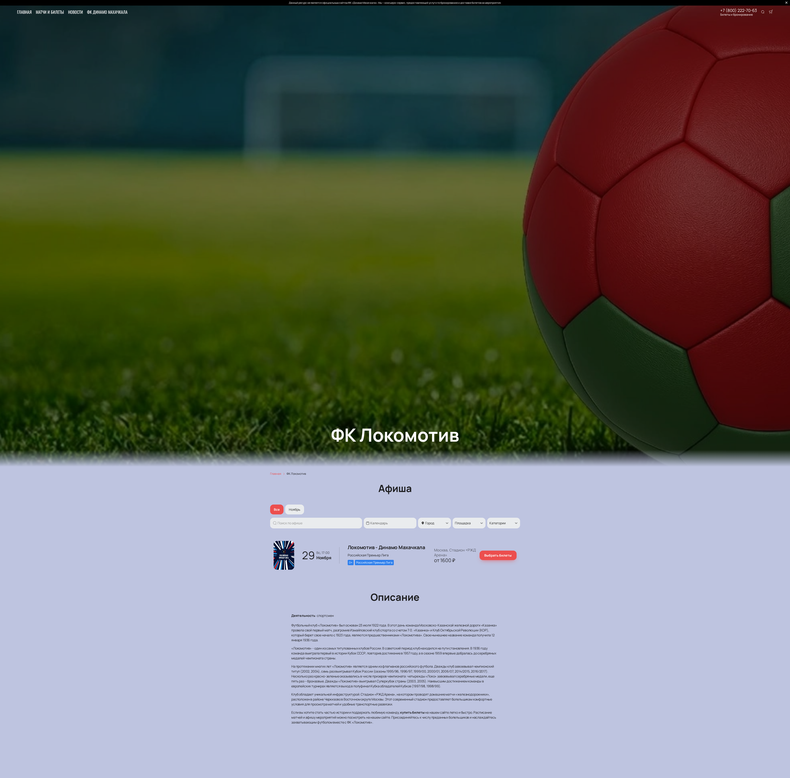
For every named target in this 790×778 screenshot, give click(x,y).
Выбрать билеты (498, 555)
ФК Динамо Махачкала (107, 11)
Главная (24, 11)
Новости (75, 11)
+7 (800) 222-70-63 (738, 10)
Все (277, 509)
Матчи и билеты (50, 11)
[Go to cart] (771, 12)
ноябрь (294, 509)
